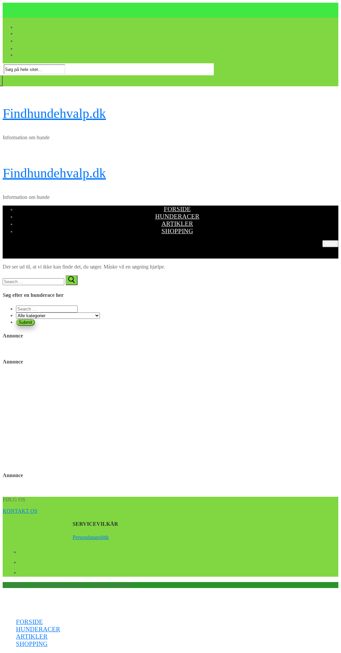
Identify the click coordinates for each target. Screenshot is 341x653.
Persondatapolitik (91, 537)
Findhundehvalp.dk (54, 113)
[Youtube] (22, 561)
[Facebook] (22, 550)
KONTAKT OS (20, 511)
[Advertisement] (170, 418)
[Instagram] (22, 571)
